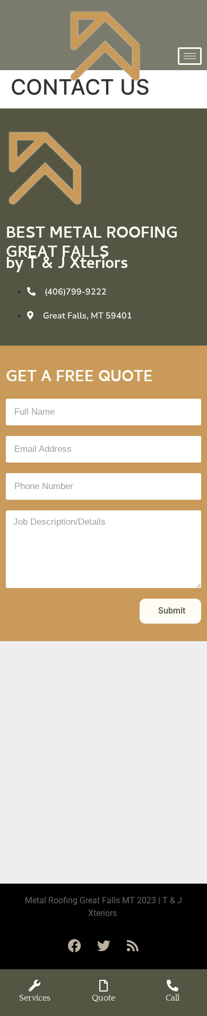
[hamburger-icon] (190, 56)
